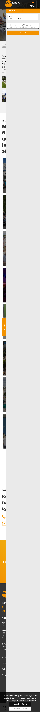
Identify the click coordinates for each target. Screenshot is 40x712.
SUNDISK (5, 44)
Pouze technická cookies (20, 704)
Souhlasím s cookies (20, 709)
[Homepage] (12, 3)
